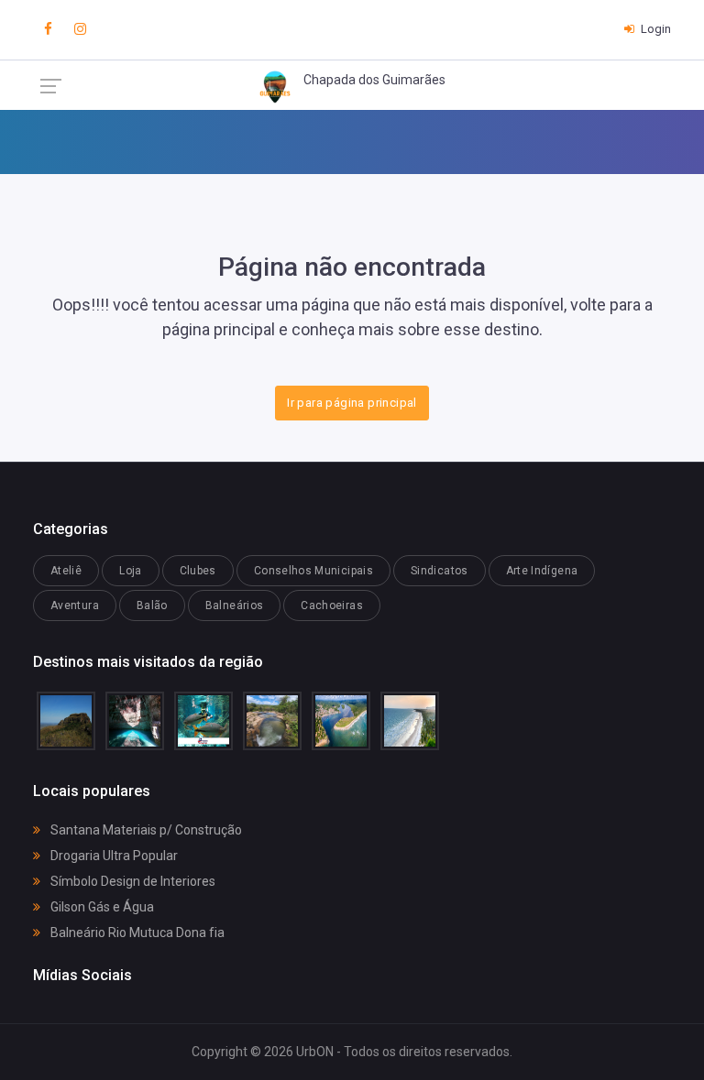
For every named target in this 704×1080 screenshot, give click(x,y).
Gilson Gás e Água (101, 907)
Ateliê (66, 570)
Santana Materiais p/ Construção (145, 830)
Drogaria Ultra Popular (113, 855)
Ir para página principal (351, 402)
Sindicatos (439, 570)
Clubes (198, 570)
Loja (130, 570)
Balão (152, 605)
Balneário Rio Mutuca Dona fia (136, 932)
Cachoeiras (332, 605)
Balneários (234, 605)
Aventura (74, 605)
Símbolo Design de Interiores (131, 881)
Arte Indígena (542, 570)
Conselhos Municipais (313, 570)
